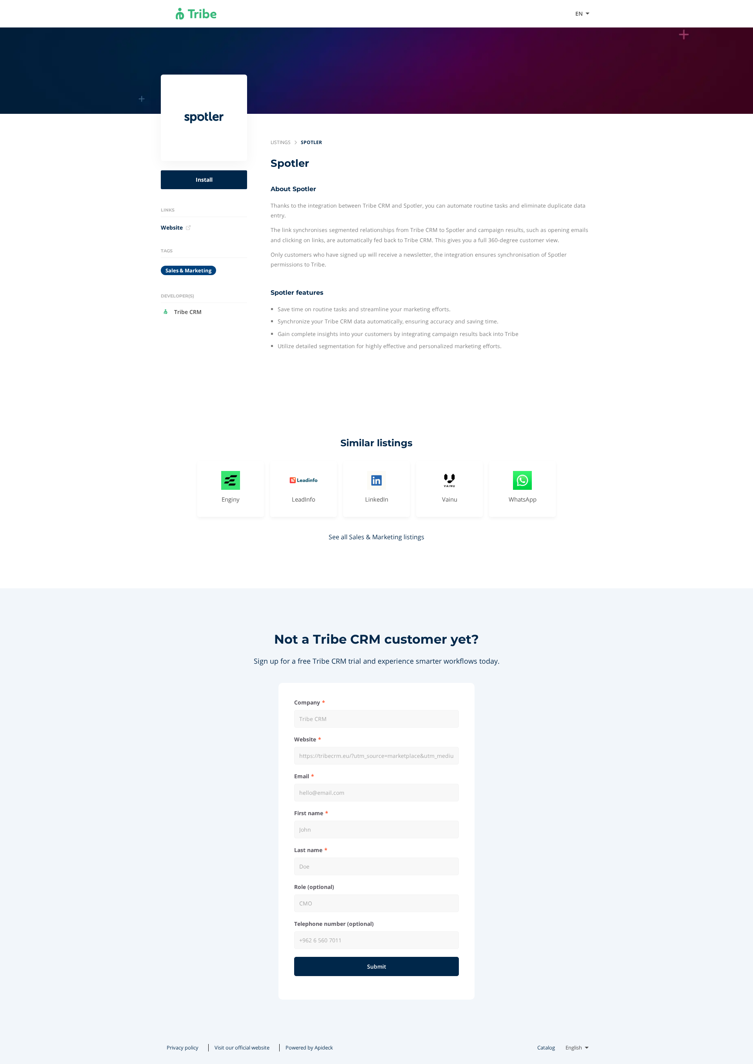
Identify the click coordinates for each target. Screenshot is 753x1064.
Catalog (546, 1047)
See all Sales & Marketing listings (376, 537)
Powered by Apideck (309, 1047)
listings (281, 142)
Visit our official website (531, 14)
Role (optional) (314, 887)
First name (308, 813)
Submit (376, 966)
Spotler (311, 142)
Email (301, 776)
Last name (308, 850)
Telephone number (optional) (334, 923)
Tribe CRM (188, 312)
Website (172, 227)
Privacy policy (182, 1047)
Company (307, 702)
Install (204, 179)
